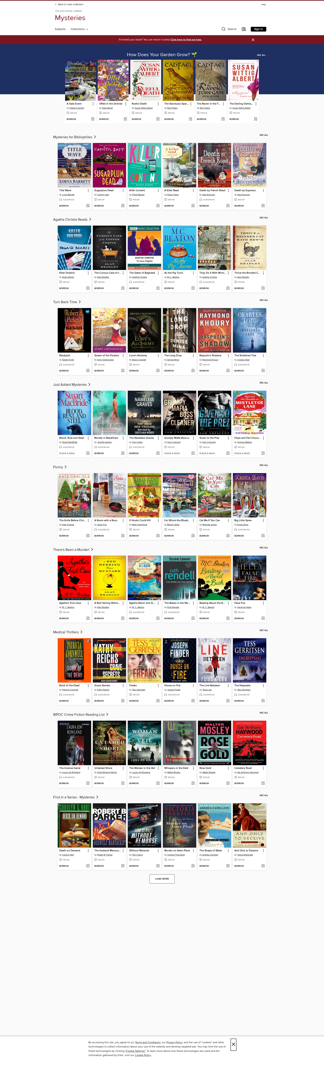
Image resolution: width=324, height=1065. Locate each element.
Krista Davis (242, 524)
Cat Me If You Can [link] (209, 520)
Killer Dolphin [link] (67, 273)
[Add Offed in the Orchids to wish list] (125, 119)
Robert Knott (68, 359)
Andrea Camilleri (210, 855)
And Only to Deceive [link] (246, 850)
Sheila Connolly (77, 108)
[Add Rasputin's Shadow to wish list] (228, 371)
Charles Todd (243, 359)
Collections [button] (78, 29)
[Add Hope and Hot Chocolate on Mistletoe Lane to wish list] (263, 453)
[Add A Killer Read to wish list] (193, 206)
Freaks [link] (133, 685)
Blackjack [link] (64, 355)
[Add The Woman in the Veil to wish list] (158, 783)
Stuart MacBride (69, 442)
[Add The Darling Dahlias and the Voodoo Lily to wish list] (255, 119)
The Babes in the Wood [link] (177, 603)
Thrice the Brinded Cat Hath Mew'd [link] (248, 273)
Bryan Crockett (139, 359)
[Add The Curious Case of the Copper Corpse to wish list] (123, 288)
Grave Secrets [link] (102, 685)
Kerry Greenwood (105, 359)
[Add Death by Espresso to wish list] (263, 206)
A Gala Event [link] (74, 103)
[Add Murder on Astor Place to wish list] (193, 866)
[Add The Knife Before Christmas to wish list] (88, 536)
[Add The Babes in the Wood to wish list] (193, 618)
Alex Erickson (208, 194)
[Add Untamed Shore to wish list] (123, 783)
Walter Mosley (173, 772)
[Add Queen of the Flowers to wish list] (123, 371)
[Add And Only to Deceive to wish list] (263, 866)
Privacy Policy (174, 1042)
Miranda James (209, 524)
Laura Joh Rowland (71, 772)
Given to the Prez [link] (209, 438)
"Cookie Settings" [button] (135, 1051)
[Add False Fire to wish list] (263, 618)
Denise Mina (173, 359)
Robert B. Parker (105, 855)
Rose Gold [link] (205, 768)
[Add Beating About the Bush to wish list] (228, 618)
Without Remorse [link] (139, 850)
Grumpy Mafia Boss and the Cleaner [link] (178, 438)
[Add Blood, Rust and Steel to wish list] (88, 453)
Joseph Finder (173, 689)
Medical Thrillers (66, 632)
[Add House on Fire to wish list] (193, 701)
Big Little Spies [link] (243, 520)
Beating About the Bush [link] (213, 603)
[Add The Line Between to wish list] (228, 701)
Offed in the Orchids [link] (110, 103)
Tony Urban (137, 442)
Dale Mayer (107, 108)
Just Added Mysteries (70, 385)
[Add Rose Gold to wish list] (228, 783)
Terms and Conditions (147, 1042)
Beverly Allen (173, 524)
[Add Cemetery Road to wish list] (263, 783)
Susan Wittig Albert (144, 108)
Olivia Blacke (138, 194)
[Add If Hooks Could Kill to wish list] (158, 536)
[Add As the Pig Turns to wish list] (193, 288)
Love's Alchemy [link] (138, 355)
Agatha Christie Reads (70, 220)
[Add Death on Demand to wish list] (88, 866)
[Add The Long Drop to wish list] (193, 371)
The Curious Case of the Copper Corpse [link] (108, 273)
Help (263, 4)
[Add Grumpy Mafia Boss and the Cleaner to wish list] (193, 453)
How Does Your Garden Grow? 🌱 (162, 55)
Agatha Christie (139, 277)
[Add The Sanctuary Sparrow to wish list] (190, 119)
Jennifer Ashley (104, 442)
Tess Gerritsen (138, 689)
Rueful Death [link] (139, 103)
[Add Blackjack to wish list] (88, 371)
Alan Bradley (103, 277)
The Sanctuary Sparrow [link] (176, 103)
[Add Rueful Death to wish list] (158, 119)
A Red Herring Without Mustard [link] (108, 603)
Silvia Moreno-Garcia (107, 772)
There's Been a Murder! (71, 550)
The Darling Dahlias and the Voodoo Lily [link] (242, 103)
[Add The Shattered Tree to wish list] (263, 371)
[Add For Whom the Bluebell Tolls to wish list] (193, 536)
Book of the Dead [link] (69, 685)
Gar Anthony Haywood (248, 772)
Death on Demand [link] (69, 850)
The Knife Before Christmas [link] (72, 520)
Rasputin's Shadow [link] (210, 355)
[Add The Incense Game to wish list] (88, 783)
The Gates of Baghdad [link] (142, 273)
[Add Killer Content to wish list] (158, 206)
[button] (228, 29)
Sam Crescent (174, 442)
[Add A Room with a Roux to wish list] (123, 536)
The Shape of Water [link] (210, 850)
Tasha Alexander (245, 855)
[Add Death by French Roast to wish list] (228, 206)
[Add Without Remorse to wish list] (158, 866)
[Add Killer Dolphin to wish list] (88, 288)
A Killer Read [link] (171, 190)
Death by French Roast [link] (212, 190)
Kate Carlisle (68, 524)
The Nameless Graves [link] (141, 438)
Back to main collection (70, 4)
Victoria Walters (244, 442)
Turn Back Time (65, 302)
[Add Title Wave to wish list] (88, 206)
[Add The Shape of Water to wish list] (228, 866)
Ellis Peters (172, 108)
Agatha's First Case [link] (70, 603)
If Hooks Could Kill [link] (140, 520)
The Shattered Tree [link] (245, 355)
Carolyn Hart (103, 194)
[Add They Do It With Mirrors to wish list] (228, 288)
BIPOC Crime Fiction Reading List (79, 715)
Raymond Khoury (210, 359)
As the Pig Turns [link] (173, 273)
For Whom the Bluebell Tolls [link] (178, 520)
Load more (162, 878)
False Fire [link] (239, 603)
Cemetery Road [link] (243, 768)
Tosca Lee (207, 689)
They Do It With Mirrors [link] (212, 273)
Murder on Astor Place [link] (177, 850)
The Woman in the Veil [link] (142, 768)
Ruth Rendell (173, 607)
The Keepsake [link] (242, 685)
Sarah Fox (102, 524)
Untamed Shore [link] (103, 768)
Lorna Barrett (68, 194)
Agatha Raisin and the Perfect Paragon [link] (142, 603)
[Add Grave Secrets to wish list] (123, 701)
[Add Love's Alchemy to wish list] (158, 371)
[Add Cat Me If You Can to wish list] (228, 536)
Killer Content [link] (137, 190)
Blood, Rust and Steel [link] (71, 438)
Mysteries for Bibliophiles (73, 137)
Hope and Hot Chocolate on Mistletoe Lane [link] (248, 438)
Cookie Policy (143, 1055)
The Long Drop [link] (173, 355)
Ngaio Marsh (68, 277)
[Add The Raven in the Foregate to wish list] (223, 119)
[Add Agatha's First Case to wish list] (88, 618)
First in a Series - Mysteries (74, 797)
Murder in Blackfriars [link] (106, 438)
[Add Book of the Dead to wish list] (88, 701)
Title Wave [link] (65, 190)
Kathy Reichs (103, 689)
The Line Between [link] (209, 685)
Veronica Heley (244, 607)
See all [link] (261, 55)
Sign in (258, 29)
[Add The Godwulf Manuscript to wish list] (123, 866)
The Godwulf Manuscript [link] (108, 850)
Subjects (60, 29)
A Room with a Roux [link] (105, 520)
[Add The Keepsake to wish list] (263, 701)
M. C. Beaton (173, 277)
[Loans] (244, 29)
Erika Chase (173, 194)
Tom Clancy (137, 855)
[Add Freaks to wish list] (158, 701)
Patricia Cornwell (70, 689)
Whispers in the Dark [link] (176, 768)
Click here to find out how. (186, 39)
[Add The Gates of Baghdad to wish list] (158, 288)
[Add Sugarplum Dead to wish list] (123, 206)
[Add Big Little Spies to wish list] (263, 536)
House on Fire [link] (172, 685)
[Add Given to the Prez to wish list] (228, 453)
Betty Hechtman (139, 524)
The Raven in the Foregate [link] (209, 103)
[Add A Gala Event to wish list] (93, 119)
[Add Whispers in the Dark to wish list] (193, 783)
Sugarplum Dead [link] (104, 190)
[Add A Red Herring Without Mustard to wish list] (123, 618)
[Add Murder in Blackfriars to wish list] (123, 453)
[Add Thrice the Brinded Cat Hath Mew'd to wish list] (263, 288)
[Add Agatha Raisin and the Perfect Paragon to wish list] (158, 618)
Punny (58, 467)
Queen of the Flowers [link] (106, 355)
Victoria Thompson (176, 855)
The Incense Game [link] (69, 768)
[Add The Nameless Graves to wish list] (158, 453)
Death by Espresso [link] (245, 190)
